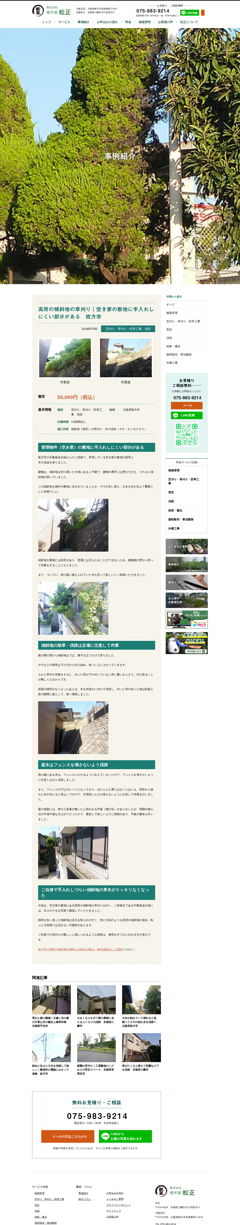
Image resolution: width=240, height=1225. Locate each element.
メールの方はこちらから (69, 1136)
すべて (170, 304)
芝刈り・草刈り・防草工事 (124, 328)
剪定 (169, 329)
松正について (189, 22)
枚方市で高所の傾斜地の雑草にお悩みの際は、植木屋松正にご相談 (80, 949)
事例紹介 (84, 22)
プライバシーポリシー (118, 1205)
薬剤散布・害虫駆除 (179, 354)
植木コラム (85, 1199)
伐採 (148, 328)
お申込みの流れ (107, 22)
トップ (46, 22)
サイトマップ (113, 1210)
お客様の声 (165, 22)
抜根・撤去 (173, 346)
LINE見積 (191, 13)
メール (187, 405)
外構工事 (172, 362)
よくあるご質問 (115, 1199)
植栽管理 (145, 22)
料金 (128, 22)
